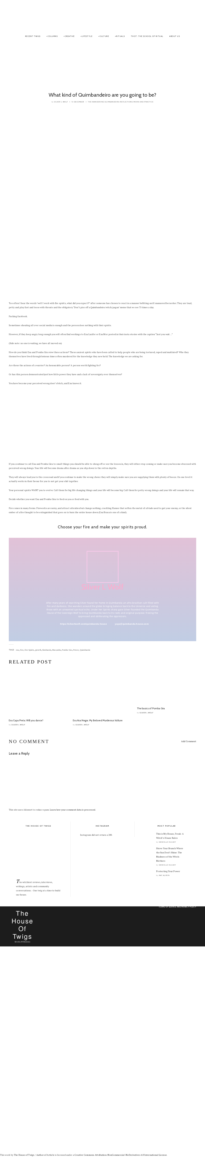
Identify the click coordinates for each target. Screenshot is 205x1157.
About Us (174, 36)
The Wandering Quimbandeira (103, 102)
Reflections (126, 102)
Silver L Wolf (61, 102)
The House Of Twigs (22, 924)
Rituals (120, 36)
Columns (53, 36)
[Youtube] (192, 15)
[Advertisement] (102, 65)
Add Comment (188, 741)
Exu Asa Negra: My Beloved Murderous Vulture (98, 720)
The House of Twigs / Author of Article (34, 1154)
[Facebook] (184, 15)
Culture (104, 36)
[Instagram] (186, 16)
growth (38, 650)
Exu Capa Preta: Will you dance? (26, 720)
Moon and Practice (143, 102)
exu (17, 650)
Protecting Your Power (168, 871)
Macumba (56, 650)
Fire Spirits (29, 650)
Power (76, 650)
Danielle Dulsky (167, 842)
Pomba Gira (67, 650)
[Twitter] (189, 15)
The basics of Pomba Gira (151, 708)
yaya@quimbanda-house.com (132, 624)
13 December (78, 102)
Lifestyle (87, 36)
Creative (70, 36)
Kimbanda (46, 650)
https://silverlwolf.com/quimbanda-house (83, 624)
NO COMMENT (29, 741)
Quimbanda (85, 650)
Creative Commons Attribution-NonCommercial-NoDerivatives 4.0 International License (120, 1154)
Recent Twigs (33, 36)
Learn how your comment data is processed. (73, 809)
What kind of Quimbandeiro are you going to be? (102, 95)
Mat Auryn (164, 875)
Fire (22, 650)
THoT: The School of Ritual (147, 36)
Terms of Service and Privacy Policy (177, 907)
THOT (102, 15)
